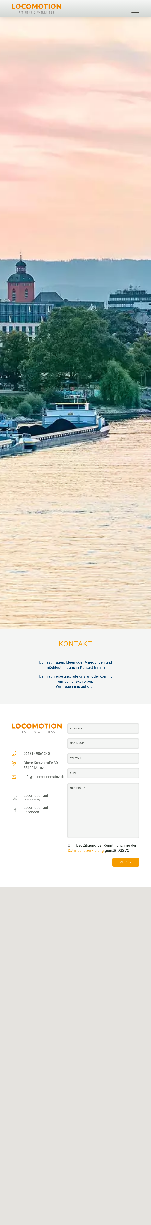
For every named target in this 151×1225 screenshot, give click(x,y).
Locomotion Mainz (38, 9)
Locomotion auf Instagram (36, 797)
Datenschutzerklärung (86, 850)
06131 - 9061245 (37, 754)
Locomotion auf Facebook (36, 809)
